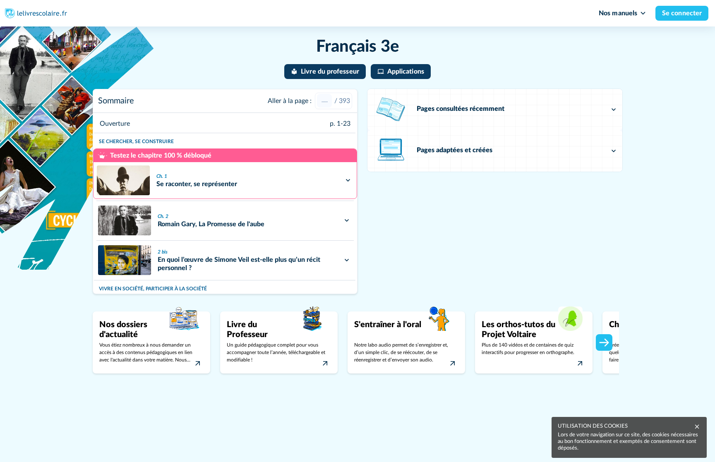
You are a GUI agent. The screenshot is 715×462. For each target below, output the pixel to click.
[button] (494, 109)
